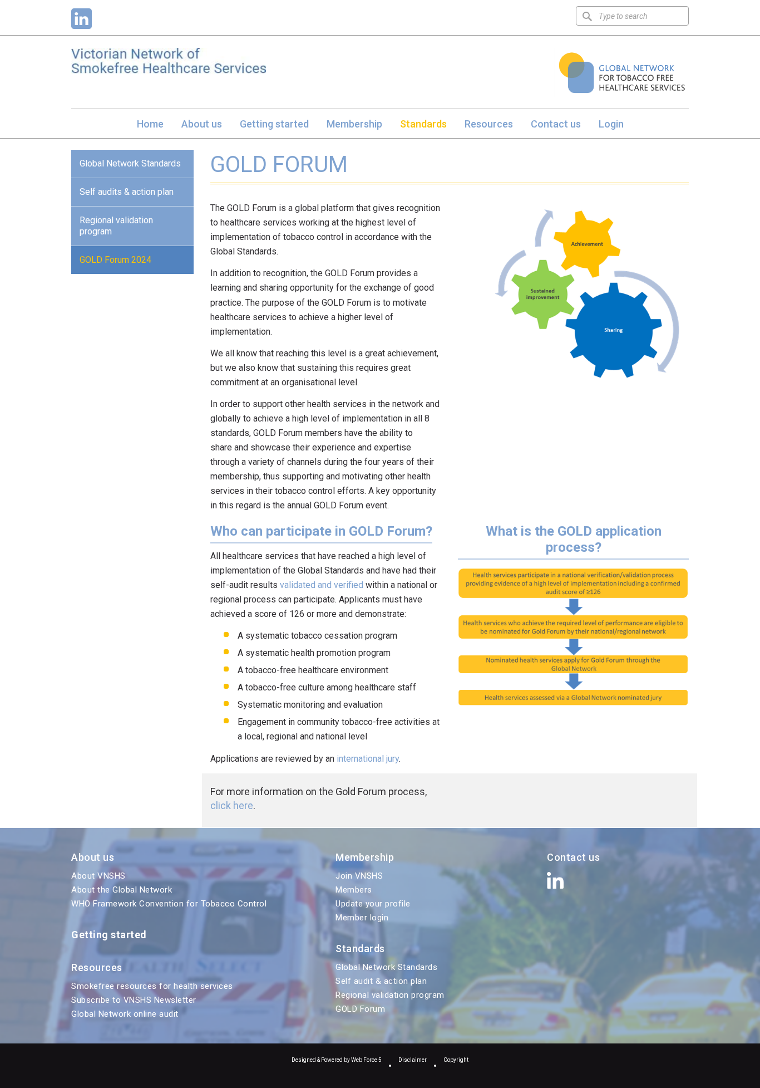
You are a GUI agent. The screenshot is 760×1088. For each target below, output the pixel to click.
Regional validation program (116, 226)
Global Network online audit (125, 1014)
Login (611, 124)
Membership (354, 124)
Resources (489, 124)
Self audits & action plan (127, 192)
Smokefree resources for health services (152, 986)
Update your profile (373, 904)
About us (201, 124)
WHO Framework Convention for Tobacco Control (169, 904)
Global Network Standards (130, 163)
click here (231, 805)
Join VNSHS (359, 876)
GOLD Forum (360, 1009)
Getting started (274, 124)
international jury (368, 758)
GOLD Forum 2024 (115, 259)
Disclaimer (412, 1060)
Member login (361, 918)
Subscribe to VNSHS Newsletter (133, 1000)
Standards (423, 124)
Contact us (556, 124)
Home (150, 124)
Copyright (455, 1060)
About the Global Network (121, 890)
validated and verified (323, 585)
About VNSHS (98, 876)
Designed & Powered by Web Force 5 (337, 1060)
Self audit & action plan (381, 981)
